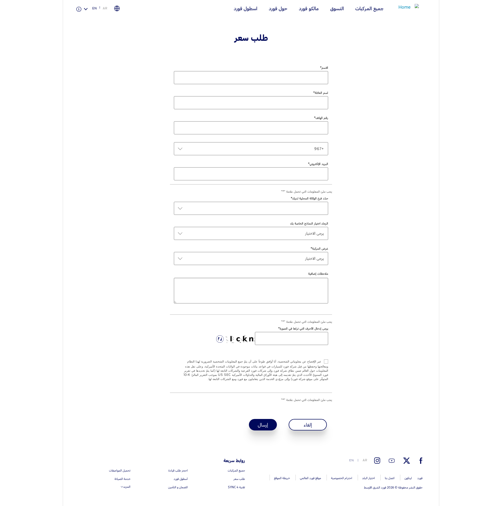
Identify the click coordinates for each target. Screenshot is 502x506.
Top (443, 481)
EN (94, 8)
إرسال (263, 425)
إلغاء (308, 425)
